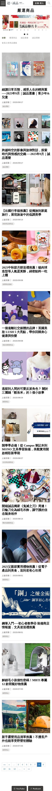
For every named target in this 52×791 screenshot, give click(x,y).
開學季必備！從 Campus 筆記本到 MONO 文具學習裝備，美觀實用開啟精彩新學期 (25, 449)
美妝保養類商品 (8, 345)
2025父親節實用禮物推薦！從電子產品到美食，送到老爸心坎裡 (24, 568)
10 (4, 769)
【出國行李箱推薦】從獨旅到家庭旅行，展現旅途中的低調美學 (24, 212)
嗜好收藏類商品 (8, 523)
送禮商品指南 (7, 284)
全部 (4, 38)
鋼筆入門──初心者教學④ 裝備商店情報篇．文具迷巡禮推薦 (25, 625)
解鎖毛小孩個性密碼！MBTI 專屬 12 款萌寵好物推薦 (24, 682)
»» (29, 769)
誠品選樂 (36, 38)
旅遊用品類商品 (8, 224)
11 (9, 769)
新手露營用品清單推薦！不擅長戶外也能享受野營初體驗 (24, 738)
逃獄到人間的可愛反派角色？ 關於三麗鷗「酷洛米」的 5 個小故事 (25, 390)
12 (15, 769)
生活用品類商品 (8, 462)
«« (5, 765)
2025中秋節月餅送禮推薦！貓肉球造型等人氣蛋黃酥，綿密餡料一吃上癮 (24, 271)
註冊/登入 (39, 3)
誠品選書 (24, 38)
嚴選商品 (13, 38)
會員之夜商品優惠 (9, 43)
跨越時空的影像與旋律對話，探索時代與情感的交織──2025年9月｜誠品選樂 (26, 153)
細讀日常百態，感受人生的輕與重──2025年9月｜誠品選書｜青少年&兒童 (26, 93)
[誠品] (15, 3)
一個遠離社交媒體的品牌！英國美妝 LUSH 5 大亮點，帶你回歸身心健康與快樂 (24, 331)
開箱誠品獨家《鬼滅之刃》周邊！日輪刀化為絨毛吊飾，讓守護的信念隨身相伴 (24, 509)
